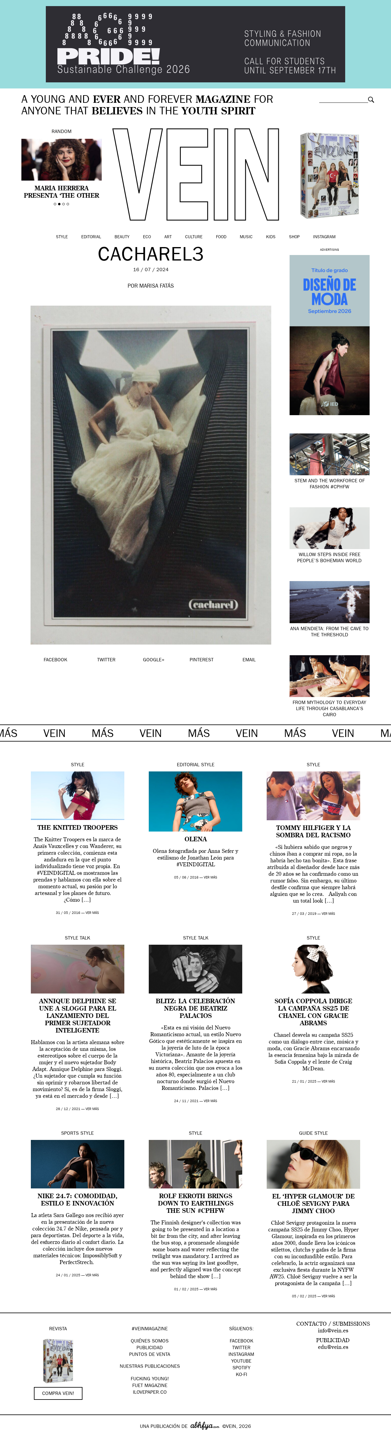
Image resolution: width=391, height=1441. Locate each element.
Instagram (324, 237)
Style (62, 237)
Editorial (91, 237)
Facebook (241, 1341)
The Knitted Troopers (78, 828)
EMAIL (249, 660)
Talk (85, 938)
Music (246, 237)
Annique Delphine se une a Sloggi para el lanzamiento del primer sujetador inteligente (77, 1016)
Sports (70, 1133)
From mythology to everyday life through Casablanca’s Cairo (329, 709)
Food (221, 237)
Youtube (241, 1361)
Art (168, 237)
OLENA (196, 840)
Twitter (241, 1348)
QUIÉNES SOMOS (150, 1341)
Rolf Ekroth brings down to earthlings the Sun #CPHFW (195, 1204)
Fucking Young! (150, 1379)
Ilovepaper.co (150, 1392)
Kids (271, 237)
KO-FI (241, 1375)
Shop (294, 237)
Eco (147, 237)
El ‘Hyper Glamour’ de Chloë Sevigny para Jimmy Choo (313, 1204)
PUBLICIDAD (150, 1348)
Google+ (11, 1437)
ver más (92, 913)
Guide (306, 1133)
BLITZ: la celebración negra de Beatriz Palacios (195, 1009)
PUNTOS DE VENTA (149, 1355)
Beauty (122, 237)
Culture (194, 237)
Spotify (241, 1368)
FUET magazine (149, 1386)
